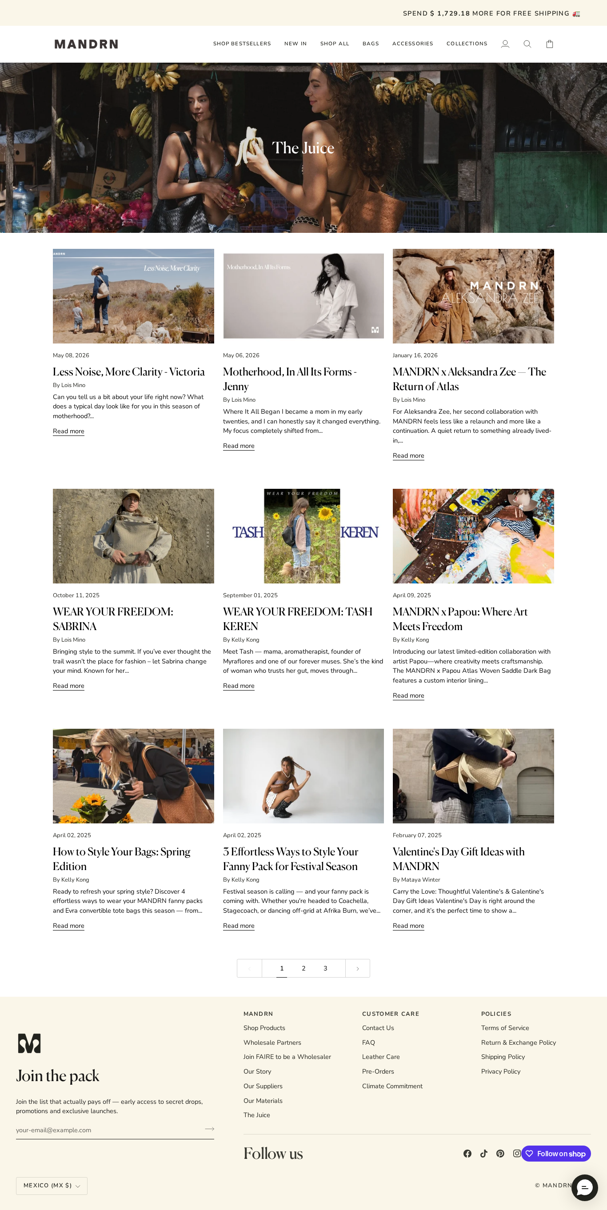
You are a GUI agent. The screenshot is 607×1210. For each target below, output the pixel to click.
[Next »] (358, 968)
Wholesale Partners (272, 1042)
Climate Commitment (392, 1086)
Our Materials (263, 1100)
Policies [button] (496, 1014)
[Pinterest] (500, 1154)
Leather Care (381, 1056)
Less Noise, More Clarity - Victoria (129, 371)
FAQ (368, 1042)
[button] (335, 44)
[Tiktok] (483, 1154)
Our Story (257, 1071)
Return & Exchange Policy (518, 1042)
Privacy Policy (500, 1071)
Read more (68, 431)
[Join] (207, 1129)
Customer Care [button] (390, 1014)
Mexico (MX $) (48, 1186)
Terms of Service (505, 1027)
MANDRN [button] (259, 1014)
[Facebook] (467, 1154)
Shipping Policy (503, 1056)
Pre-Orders (378, 1071)
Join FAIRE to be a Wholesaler (287, 1056)
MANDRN (558, 1186)
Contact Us (378, 1027)
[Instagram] (517, 1154)
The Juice (257, 1114)
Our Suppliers (263, 1086)
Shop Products (264, 1027)
